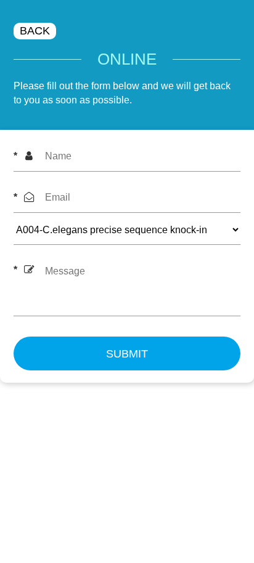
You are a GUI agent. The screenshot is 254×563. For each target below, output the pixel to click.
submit (127, 354)
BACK (35, 31)
